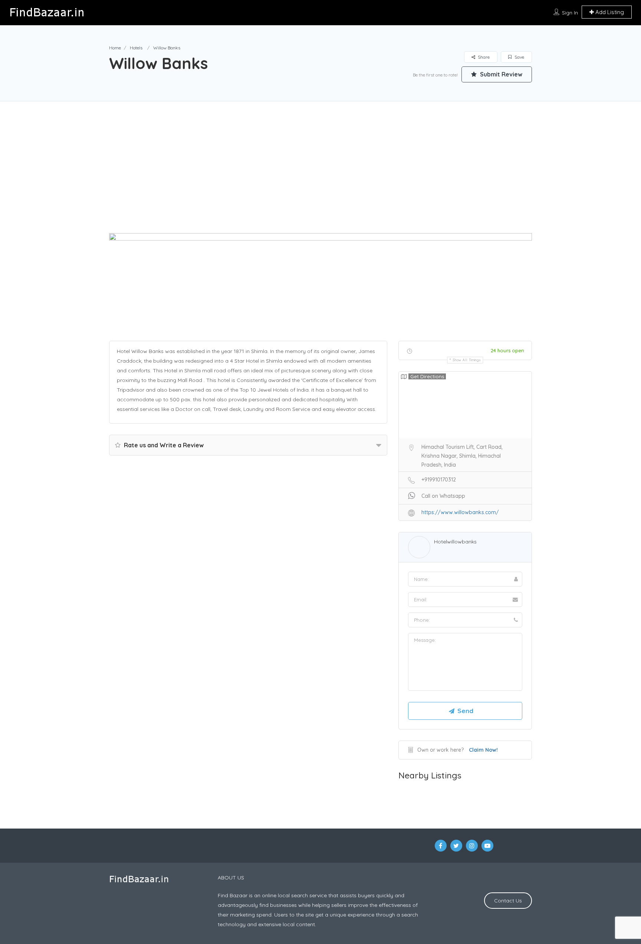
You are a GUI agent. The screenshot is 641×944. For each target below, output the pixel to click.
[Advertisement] (320, 179)
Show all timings (467, 360)
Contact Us (508, 900)
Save (518, 57)
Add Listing (609, 12)
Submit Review (500, 74)
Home (115, 47)
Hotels (136, 47)
